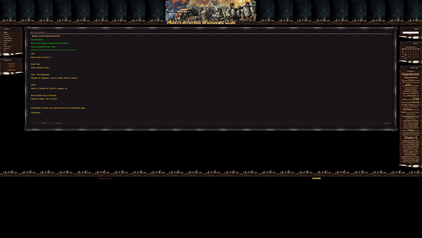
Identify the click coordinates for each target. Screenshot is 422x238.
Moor (410, 149)
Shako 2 (412, 153)
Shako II (410, 138)
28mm (404, 82)
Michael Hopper (410, 155)
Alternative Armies (410, 121)
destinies (412, 156)
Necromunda (406, 102)
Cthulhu (417, 156)
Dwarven (406, 124)
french (411, 128)
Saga (411, 130)
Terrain (408, 114)
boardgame (410, 71)
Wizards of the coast (411, 103)
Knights (409, 123)
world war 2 (407, 107)
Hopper (406, 151)
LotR (406, 96)
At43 (417, 96)
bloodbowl (417, 80)
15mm (411, 80)
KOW (414, 128)
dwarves (415, 109)
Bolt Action (411, 133)
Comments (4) (58, 123)
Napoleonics (410, 77)
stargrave (405, 156)
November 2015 (410, 47)
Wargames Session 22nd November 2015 (46, 36)
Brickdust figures (410, 89)
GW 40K (404, 142)
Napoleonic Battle (408, 141)
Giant (417, 93)
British (411, 99)
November (41, 32)
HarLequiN (409, 112)
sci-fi (409, 88)
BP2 (417, 161)
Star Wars (417, 105)
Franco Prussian (411, 161)
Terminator (416, 135)
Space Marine (410, 119)
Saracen (406, 149)
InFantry (415, 107)
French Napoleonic (409, 147)
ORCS (416, 126)
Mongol (404, 133)
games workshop (411, 82)
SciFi (417, 117)
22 (403, 56)
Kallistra (417, 85)
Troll (404, 96)
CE (418, 141)
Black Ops (415, 144)
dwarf (416, 123)
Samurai (416, 130)
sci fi (411, 107)
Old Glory (414, 88)
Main (32, 32)
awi (408, 93)
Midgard (405, 161)
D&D (414, 93)
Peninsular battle (407, 158)
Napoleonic (411, 74)
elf (418, 109)
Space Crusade (409, 126)
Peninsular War (407, 144)
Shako (404, 93)
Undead (413, 114)
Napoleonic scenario (410, 91)
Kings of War (413, 124)
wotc (404, 112)
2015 (35, 32)
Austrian (405, 153)
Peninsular (405, 128)
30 (405, 58)
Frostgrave (408, 116)
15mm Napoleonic (413, 146)
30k (411, 163)
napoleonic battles (414, 151)
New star (404, 146)
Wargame (412, 96)
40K (408, 85)
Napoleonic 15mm (413, 142)
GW (416, 99)
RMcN (43, 123)
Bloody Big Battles (410, 160)
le (415, 141)
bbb (417, 160)
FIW (410, 93)
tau (415, 118)
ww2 (408, 99)
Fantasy (407, 109)
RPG (413, 86)
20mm (417, 147)
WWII (404, 99)
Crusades (415, 149)
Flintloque (405, 80)
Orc (413, 123)
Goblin (405, 123)
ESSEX (406, 88)
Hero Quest (416, 112)
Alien (411, 135)
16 (405, 54)
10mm (416, 153)
